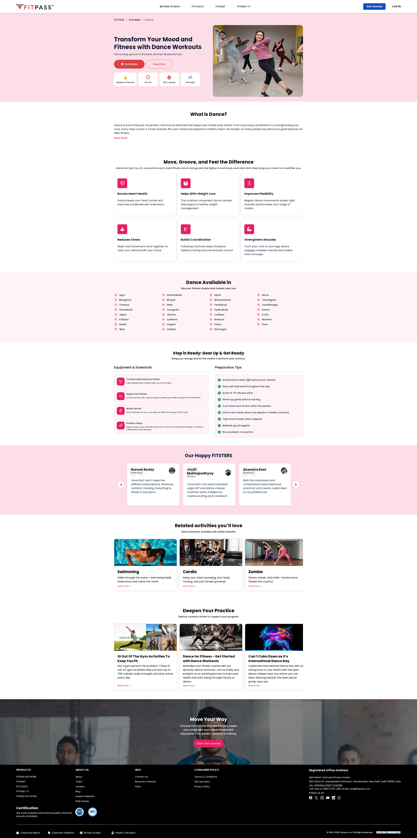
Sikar (122, 329)
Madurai (219, 319)
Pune (265, 324)
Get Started (374, 6)
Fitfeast (220, 6)
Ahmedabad (174, 295)
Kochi (265, 314)
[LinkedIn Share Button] (333, 797)
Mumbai (266, 319)
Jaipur (123, 314)
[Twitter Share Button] (316, 797)
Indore (266, 309)
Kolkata (124, 319)
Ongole (171, 324)
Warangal (220, 329)
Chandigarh (269, 300)
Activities (134, 20)
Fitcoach (198, 6)
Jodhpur (219, 314)
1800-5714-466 (332, 788)
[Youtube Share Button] (327, 797)
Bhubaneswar (222, 300)
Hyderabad (221, 309)
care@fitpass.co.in (359, 788)
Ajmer (217, 295)
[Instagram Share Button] (322, 797)
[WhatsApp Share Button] (339, 797)
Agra (122, 295)
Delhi (170, 304)
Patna (217, 324)
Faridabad (220, 304)
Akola (265, 295)
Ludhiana (172, 319)
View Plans (159, 64)
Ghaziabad (125, 309)
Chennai (124, 304)
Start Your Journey (209, 743)
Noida (122, 324)
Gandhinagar (270, 304)
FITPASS (119, 20)
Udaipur (171, 329)
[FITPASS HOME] (34, 6)
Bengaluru (125, 300)
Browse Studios (170, 6)
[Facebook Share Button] (310, 797)
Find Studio (129, 64)
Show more (120, 138)
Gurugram (173, 309)
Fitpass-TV (243, 6)
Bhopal (171, 300)
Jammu (171, 314)
